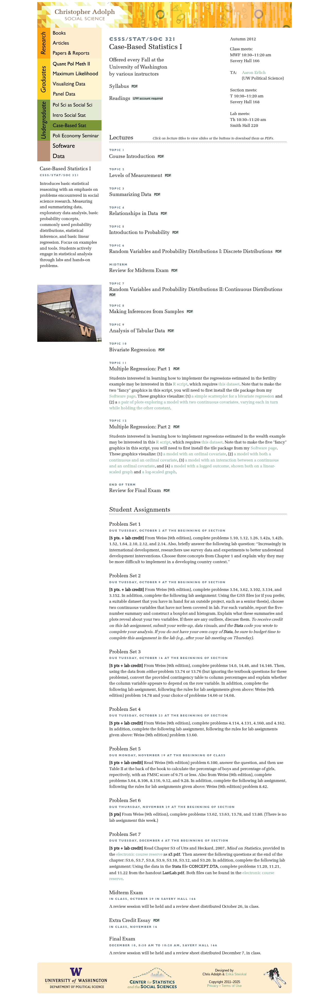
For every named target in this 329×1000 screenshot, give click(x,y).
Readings (121, 98)
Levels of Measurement (136, 175)
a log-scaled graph (159, 472)
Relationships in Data (134, 213)
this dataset (229, 384)
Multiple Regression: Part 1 (140, 369)
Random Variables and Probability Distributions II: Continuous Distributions (196, 289)
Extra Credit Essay (130, 920)
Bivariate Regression (133, 350)
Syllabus (119, 86)
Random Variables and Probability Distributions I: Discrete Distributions (191, 251)
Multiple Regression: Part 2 (140, 427)
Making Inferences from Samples (147, 311)
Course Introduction (132, 156)
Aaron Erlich (254, 73)
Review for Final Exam (135, 490)
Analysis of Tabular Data (137, 331)
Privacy (212, 986)
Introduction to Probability (140, 232)
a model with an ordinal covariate (194, 454)
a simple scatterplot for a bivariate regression (232, 396)
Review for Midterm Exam (139, 270)
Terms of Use (232, 986)
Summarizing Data (131, 194)
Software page (122, 396)
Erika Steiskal (236, 974)
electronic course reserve (139, 855)
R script (180, 384)
